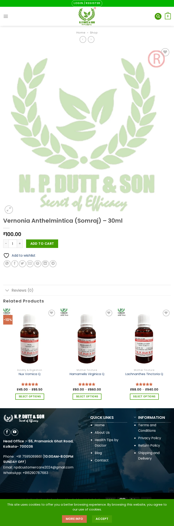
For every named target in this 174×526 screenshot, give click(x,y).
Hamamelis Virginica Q (87, 374)
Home (81, 32)
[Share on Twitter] (22, 263)
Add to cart (42, 243)
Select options (30, 396)
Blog (98, 452)
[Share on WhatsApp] (7, 263)
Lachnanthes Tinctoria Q (144, 374)
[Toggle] (7, 290)
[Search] (158, 16)
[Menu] (5, 16)
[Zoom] (9, 209)
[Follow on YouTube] (14, 432)
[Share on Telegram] (52, 263)
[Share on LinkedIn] (45, 263)
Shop (94, 32)
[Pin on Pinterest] (37, 263)
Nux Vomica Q (30, 374)
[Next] (170, 358)
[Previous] (3, 358)
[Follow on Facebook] (7, 432)
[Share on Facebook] (14, 263)
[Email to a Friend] (30, 263)
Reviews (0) (23, 290)
